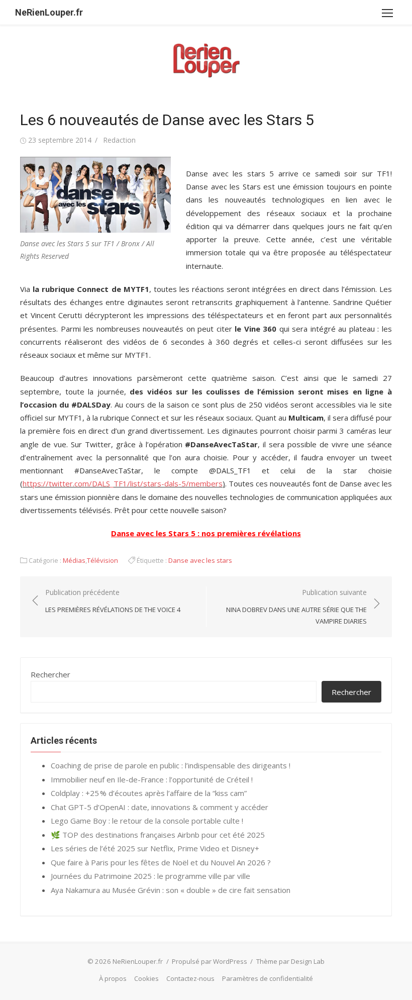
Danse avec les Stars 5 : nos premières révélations (206, 533)
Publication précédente (112, 600)
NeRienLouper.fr (49, 12)
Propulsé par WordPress (209, 961)
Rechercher (50, 674)
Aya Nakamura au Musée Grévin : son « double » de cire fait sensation (170, 890)
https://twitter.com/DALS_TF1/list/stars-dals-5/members (123, 483)
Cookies (146, 978)
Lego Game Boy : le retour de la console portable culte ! (147, 821)
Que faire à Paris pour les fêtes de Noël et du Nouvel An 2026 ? (161, 862)
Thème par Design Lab (290, 961)
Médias (74, 560)
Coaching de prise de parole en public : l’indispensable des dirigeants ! (170, 765)
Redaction (119, 140)
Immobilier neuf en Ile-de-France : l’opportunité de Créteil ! (152, 779)
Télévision (102, 560)
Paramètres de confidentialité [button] (267, 978)
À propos (113, 978)
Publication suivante (296, 606)
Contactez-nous (190, 978)
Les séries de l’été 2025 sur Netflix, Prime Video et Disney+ (155, 848)
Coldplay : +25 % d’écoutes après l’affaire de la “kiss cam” (149, 793)
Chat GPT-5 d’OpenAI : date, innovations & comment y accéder (159, 807)
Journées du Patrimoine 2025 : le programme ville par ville (150, 876)
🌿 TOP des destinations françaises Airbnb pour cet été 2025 (158, 835)
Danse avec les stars (200, 560)
